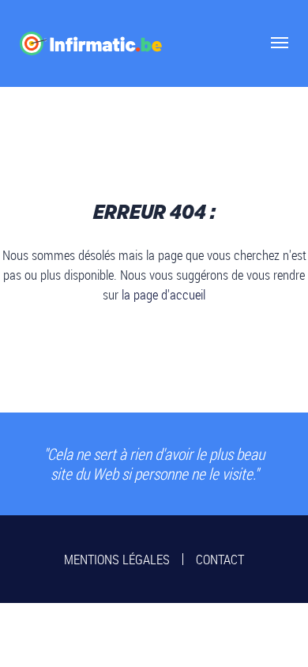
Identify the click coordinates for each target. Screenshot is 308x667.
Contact (220, 559)
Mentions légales (117, 559)
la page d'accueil (163, 294)
